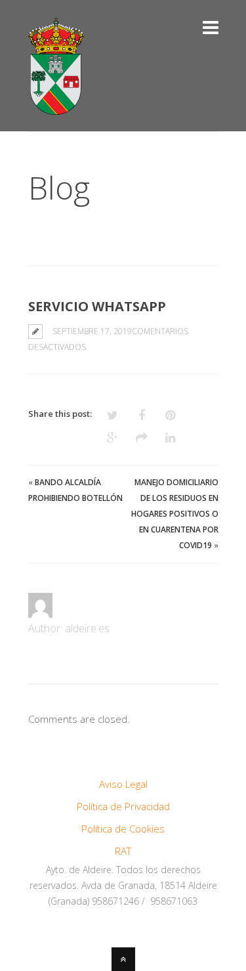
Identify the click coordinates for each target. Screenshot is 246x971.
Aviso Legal (123, 783)
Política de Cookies (123, 828)
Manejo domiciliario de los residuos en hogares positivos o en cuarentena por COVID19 (174, 514)
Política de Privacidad (123, 806)
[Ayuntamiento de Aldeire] (56, 107)
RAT (123, 850)
